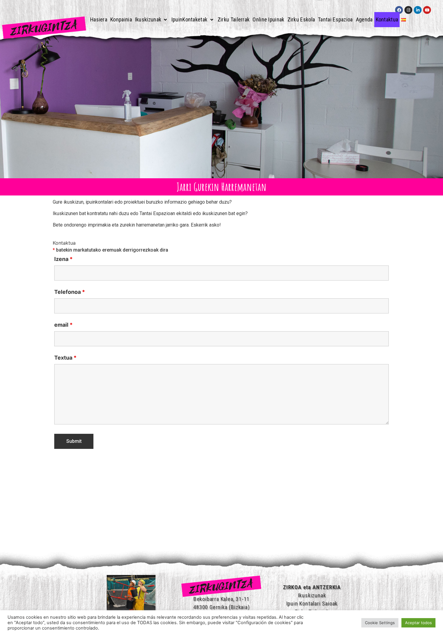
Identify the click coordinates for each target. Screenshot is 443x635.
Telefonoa (69, 292)
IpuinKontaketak (189, 19)
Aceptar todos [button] (418, 622)
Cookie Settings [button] (380, 622)
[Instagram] (408, 10)
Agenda (364, 19)
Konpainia (121, 19)
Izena (63, 259)
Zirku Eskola (301, 19)
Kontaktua (387, 19)
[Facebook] (399, 10)
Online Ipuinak (268, 19)
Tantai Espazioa (335, 19)
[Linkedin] (418, 10)
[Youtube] (427, 10)
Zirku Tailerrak (234, 19)
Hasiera (98, 19)
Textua (65, 358)
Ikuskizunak (148, 19)
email (63, 325)
